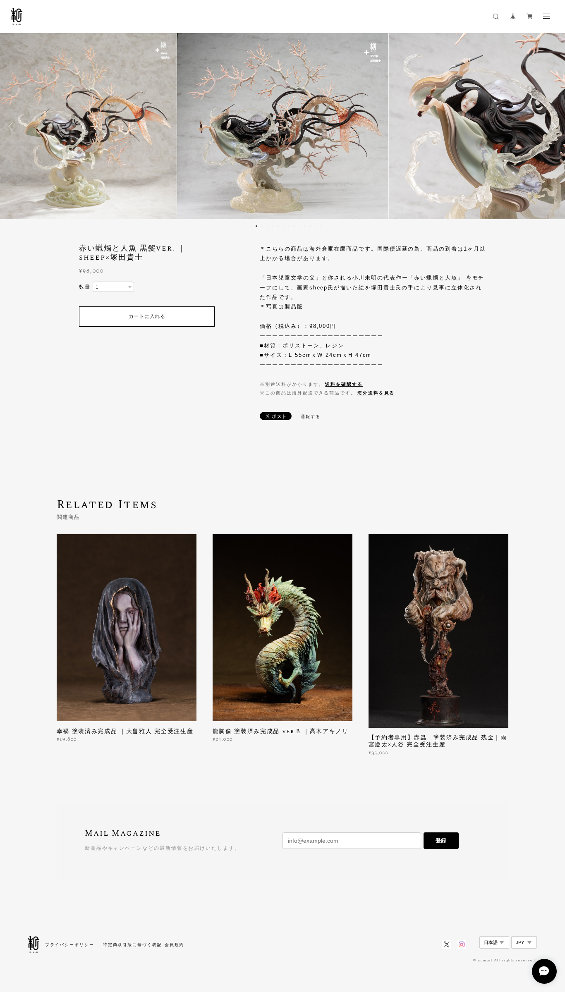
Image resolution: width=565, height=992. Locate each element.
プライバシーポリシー (69, 944)
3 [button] (256, 226)
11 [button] (299, 226)
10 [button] (294, 226)
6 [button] (272, 226)
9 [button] (289, 226)
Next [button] (552, 126)
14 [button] (315, 226)
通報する (311, 416)
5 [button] (267, 226)
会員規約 (174, 944)
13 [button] (310, 226)
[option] (282, 126)
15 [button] (321, 226)
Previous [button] (12, 126)
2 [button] (251, 226)
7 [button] (278, 226)
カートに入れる (147, 316)
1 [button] (246, 226)
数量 (85, 287)
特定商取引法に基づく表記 (132, 944)
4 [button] (262, 226)
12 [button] (305, 226)
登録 (441, 840)
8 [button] (283, 226)
